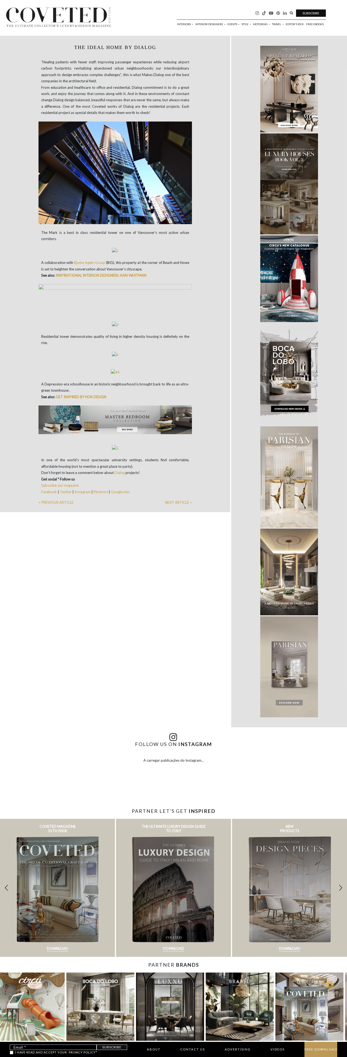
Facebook (49, 492)
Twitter (66, 492)
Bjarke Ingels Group (89, 262)
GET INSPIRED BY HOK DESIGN (81, 397)
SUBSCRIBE (311, 13)
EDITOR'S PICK (295, 24)
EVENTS (232, 24)
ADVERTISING (238, 1049)
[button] (340, 888)
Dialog (120, 472)
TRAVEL (277, 24)
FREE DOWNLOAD (320, 1049)
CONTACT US (192, 1049)
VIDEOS (278, 1049)
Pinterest (101, 492)
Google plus (120, 492)
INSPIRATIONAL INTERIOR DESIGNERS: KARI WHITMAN (101, 275)
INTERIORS (184, 24)
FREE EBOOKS (315, 24)
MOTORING (260, 24)
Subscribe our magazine (60, 485)
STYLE (245, 24)
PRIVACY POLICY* (83, 1052)
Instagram (83, 492)
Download (57, 948)
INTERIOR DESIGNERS (209, 24)
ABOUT (153, 1049)
